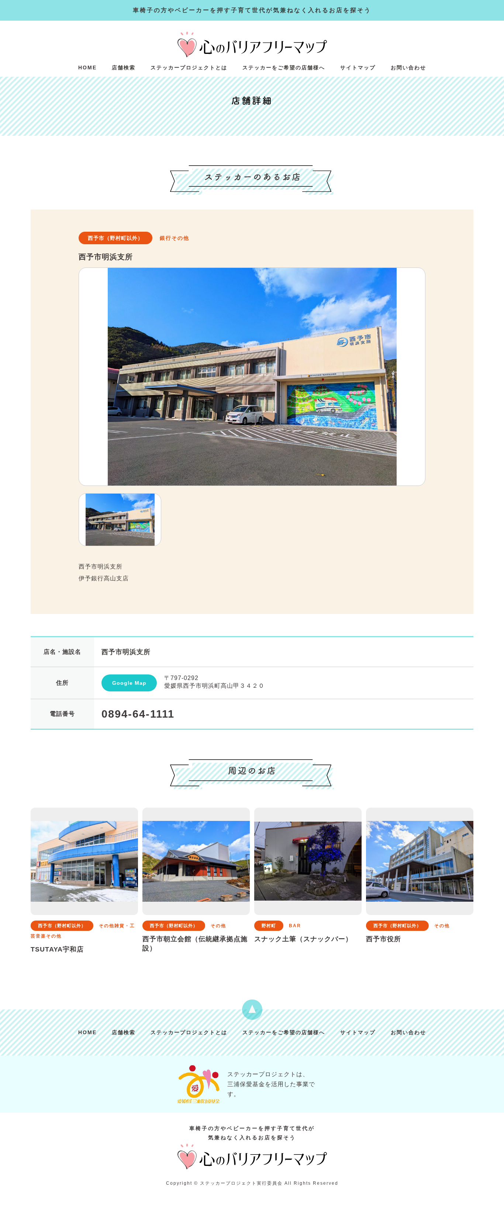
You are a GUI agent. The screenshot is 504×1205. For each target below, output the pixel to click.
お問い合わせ (408, 67)
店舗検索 (123, 67)
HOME (87, 67)
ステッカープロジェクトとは (189, 67)
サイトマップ (358, 67)
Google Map (129, 683)
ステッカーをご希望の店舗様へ (283, 67)
